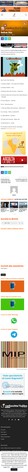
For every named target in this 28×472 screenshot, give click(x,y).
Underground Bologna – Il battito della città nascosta (5, 210)
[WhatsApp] (9, 38)
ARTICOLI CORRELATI (7, 199)
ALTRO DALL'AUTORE (21, 199)
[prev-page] (13, 214)
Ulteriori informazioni (17, 467)
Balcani (15, 166)
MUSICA (5, 18)
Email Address (4, 268)
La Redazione (4, 434)
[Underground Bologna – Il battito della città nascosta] (5, 205)
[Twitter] (5, 38)
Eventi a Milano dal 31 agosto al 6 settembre (11, 448)
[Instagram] (12, 419)
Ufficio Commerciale (5, 436)
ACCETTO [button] (14, 469)
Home (2, 18)
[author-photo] (14, 189)
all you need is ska (8, 166)
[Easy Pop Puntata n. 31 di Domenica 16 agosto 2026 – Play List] (14, 205)
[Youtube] (18, 419)
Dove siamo (3, 432)
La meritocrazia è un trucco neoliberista (21, 180)
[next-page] (15, 214)
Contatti (2, 439)
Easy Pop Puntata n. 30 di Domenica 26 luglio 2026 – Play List (23, 210)
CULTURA (3, 207)
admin (3, 34)
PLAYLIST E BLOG (12, 18)
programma (20, 166)
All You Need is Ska (10, 128)
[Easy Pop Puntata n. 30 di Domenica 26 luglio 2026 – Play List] (23, 205)
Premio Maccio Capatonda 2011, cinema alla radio (6, 180)
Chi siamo (3, 429)
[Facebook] (2, 38)
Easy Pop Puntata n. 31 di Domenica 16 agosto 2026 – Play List (14, 210)
